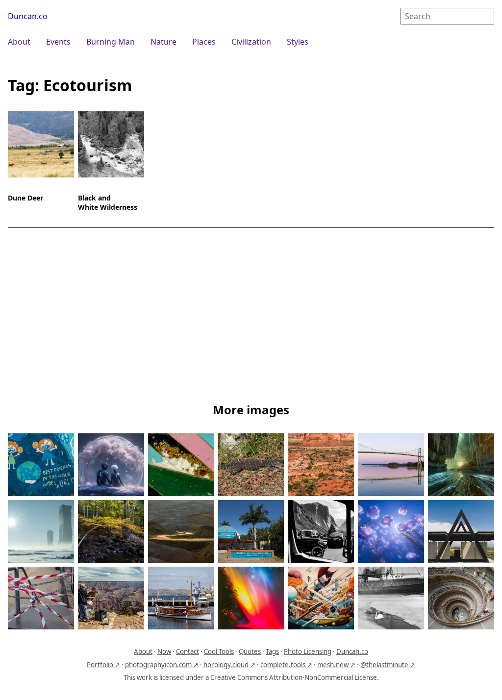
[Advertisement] (251, 317)
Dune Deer (25, 197)
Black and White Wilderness (107, 202)
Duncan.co (28, 16)
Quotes (250, 651)
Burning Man (110, 41)
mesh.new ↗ (336, 664)
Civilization (251, 41)
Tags (272, 651)
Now (164, 651)
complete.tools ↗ (286, 664)
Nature (163, 41)
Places (204, 41)
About (19, 41)
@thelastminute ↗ (387, 664)
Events (58, 41)
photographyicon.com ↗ (162, 664)
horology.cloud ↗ (229, 664)
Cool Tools (219, 651)
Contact (187, 651)
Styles (297, 41)
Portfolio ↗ (103, 664)
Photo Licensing (307, 651)
